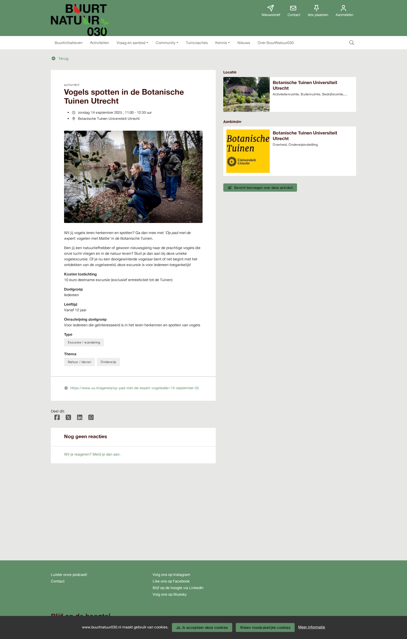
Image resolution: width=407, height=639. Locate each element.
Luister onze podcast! (69, 574)
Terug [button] (62, 58)
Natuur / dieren (79, 362)
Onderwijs (108, 362)
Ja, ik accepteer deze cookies (202, 627)
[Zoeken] (351, 42)
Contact (58, 581)
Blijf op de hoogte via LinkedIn (178, 587)
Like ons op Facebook (171, 581)
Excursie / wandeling (84, 342)
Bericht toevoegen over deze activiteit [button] (263, 188)
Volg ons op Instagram (171, 574)
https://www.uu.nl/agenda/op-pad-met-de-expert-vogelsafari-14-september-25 (134, 388)
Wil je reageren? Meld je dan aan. (92, 454)
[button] (68, 42)
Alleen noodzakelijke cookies (265, 627)
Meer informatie (311, 627)
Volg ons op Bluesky (170, 594)
